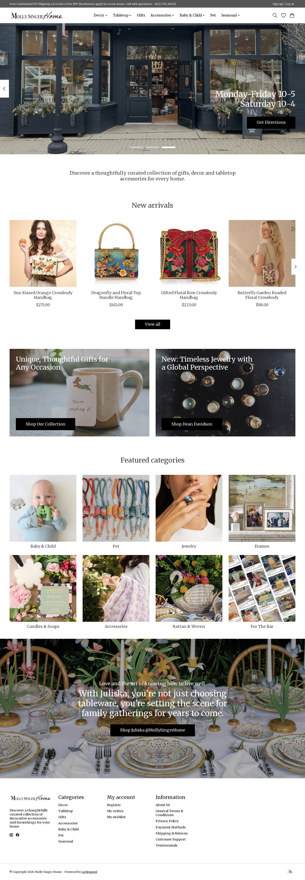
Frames (262, 546)
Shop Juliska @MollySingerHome (152, 730)
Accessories (116, 626)
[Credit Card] (290, 872)
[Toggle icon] (275, 15)
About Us (163, 805)
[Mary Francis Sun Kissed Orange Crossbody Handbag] (43, 253)
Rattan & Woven (189, 626)
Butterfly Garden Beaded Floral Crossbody (262, 295)
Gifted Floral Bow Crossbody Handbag (189, 295)
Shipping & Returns (172, 833)
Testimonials (167, 845)
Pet (213, 15)
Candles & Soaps (43, 626)
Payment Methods (171, 827)
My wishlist (116, 817)
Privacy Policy (167, 821)
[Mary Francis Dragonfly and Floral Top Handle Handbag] (116, 253)
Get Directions (271, 122)
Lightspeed (89, 872)
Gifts (141, 15)
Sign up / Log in (283, 4)
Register (114, 805)
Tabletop (65, 811)
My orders (115, 811)
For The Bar (262, 626)
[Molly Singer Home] (37, 15)
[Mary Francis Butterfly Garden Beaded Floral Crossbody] (262, 253)
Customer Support (171, 839)
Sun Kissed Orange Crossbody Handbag (43, 295)
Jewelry (189, 546)
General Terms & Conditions (169, 813)
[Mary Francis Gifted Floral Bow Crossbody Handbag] (189, 253)
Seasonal (65, 841)
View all (152, 324)
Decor (63, 805)
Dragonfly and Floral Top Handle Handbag (116, 295)
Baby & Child (43, 546)
